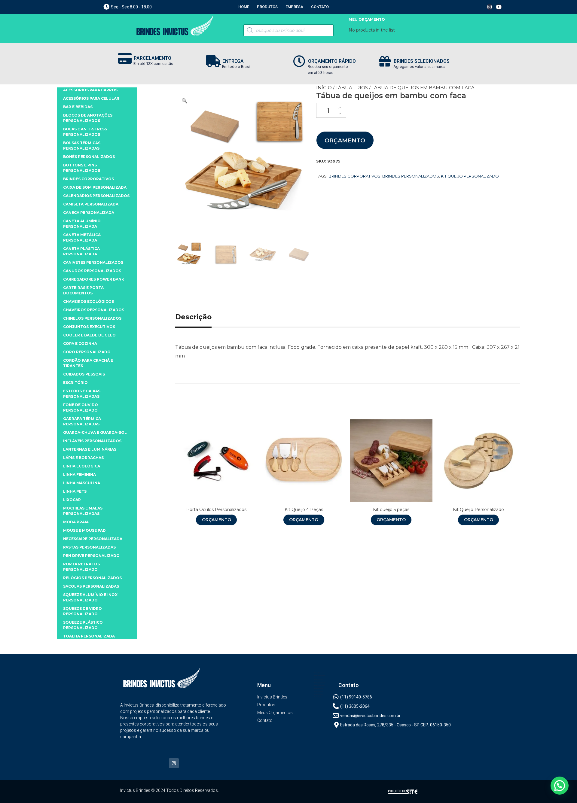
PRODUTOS (267, 7)
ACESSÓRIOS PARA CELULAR (91, 98)
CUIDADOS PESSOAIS (84, 374)
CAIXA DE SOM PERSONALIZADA (95, 187)
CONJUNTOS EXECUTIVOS (89, 326)
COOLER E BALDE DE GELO (89, 335)
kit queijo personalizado (470, 176)
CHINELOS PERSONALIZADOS (92, 318)
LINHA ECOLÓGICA (81, 466)
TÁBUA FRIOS (352, 87)
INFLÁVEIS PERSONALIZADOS (92, 441)
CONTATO (320, 7)
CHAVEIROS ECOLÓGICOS (88, 301)
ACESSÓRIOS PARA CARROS (90, 90)
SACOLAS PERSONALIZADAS (91, 586)
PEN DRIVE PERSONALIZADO (91, 555)
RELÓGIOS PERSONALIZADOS (92, 578)
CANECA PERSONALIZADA (88, 212)
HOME (243, 7)
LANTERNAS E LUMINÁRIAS (89, 449)
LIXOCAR (72, 499)
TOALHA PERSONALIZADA (89, 636)
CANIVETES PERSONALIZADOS (93, 262)
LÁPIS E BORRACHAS (83, 457)
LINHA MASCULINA (81, 483)
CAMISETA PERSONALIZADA (90, 204)
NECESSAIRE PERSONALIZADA (92, 539)
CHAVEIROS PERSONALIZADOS (93, 310)
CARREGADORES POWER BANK (93, 279)
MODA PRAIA (76, 522)
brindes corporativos (354, 176)
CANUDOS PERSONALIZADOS (92, 271)
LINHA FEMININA (79, 474)
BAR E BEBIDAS (78, 107)
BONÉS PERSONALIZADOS (89, 156)
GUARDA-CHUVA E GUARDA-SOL (95, 432)
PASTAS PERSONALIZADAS (89, 547)
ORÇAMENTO (345, 140)
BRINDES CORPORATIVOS (88, 179)
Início (324, 87)
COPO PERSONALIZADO (87, 352)
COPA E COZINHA (80, 343)
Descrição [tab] (193, 317)
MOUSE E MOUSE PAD (84, 530)
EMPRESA (294, 7)
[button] (184, 100)
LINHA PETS (75, 491)
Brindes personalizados (410, 176)
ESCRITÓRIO (75, 382)
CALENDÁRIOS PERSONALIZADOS (96, 195)
